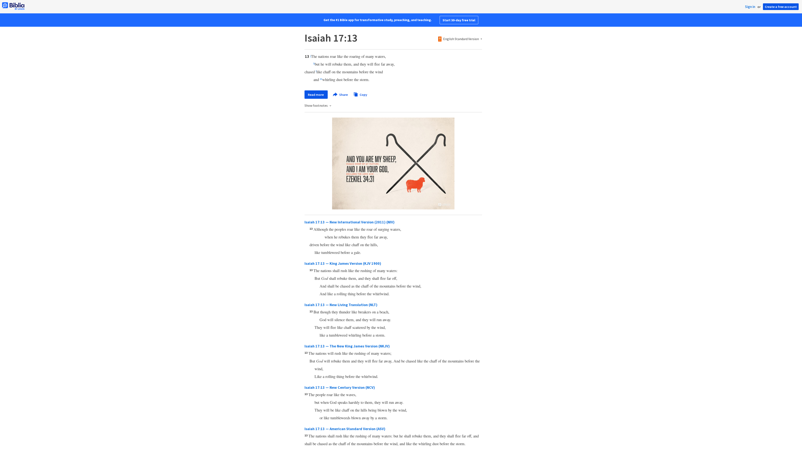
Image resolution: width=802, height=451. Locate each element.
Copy (363, 94)
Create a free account (781, 7)
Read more (316, 94)
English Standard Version (461, 39)
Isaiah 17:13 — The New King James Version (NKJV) (347, 346)
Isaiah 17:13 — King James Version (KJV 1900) (343, 263)
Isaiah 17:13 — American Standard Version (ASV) (345, 428)
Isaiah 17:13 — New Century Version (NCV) (340, 387)
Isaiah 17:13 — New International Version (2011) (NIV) (350, 222)
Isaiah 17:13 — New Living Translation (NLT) (341, 304)
